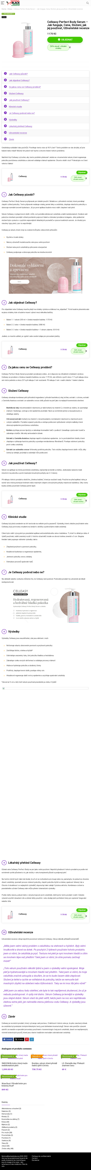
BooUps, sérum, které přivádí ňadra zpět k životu (44, 1064)
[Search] (87, 3)
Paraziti (4, 1130)
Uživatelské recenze (18, 133)
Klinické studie (15, 106)
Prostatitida (6, 1135)
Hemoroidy (6, 1114)
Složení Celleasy (16, 93)
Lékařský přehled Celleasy (20, 126)
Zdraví (4, 1146)
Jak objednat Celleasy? (19, 80)
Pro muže (5, 1133)
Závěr (11, 139)
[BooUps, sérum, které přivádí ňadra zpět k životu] (45, 1055)
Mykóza (4, 1125)
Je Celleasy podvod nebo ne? (22, 113)
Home (4, 9)
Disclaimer (35, 1160)
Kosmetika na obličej (9, 1119)
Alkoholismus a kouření (10, 1109)
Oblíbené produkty (8, 1127)
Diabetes (5, 1111)
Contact (35, 1158)
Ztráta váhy (6, 1149)
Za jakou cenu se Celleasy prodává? (25, 87)
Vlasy (4, 1143)
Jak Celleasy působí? (18, 74)
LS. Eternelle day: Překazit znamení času (73, 1064)
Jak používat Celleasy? (19, 100)
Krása (10, 9)
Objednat (67, 39)
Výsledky (13, 120)
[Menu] (2, 3)
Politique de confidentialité (41, 1156)
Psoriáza (5, 1138)
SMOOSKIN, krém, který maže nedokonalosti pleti (15, 1064)
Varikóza (5, 1141)
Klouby (4, 1117)
